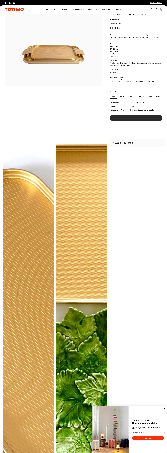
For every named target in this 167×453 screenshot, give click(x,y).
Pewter (131, 96)
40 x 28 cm (127, 81)
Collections (119, 14)
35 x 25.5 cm (116, 81)
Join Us (148, 438)
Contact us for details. (146, 110)
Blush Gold (141, 96)
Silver (113, 96)
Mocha (122, 96)
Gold (150, 96)
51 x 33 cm (151, 81)
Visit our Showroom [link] (156, 2)
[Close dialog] (165, 408)
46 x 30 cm (139, 81)
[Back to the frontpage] (111, 14)
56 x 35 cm (115, 87)
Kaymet (114, 19)
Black (158, 96)
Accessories (130, 14)
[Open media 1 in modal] (53, 50)
